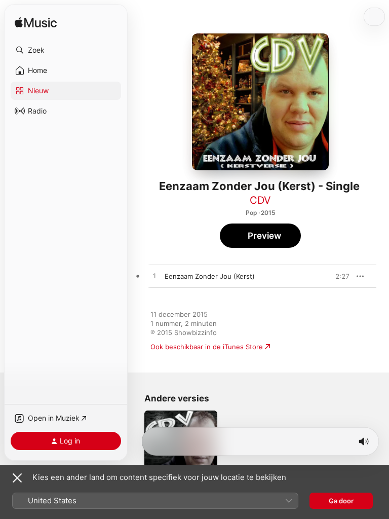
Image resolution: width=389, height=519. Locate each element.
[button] (66, 50)
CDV (260, 200)
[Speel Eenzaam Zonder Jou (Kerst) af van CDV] (154, 276)
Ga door (341, 501)
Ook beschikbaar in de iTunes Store (206, 347)
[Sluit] (17, 478)
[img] (36, 23)
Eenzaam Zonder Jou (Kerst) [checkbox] (210, 276)
